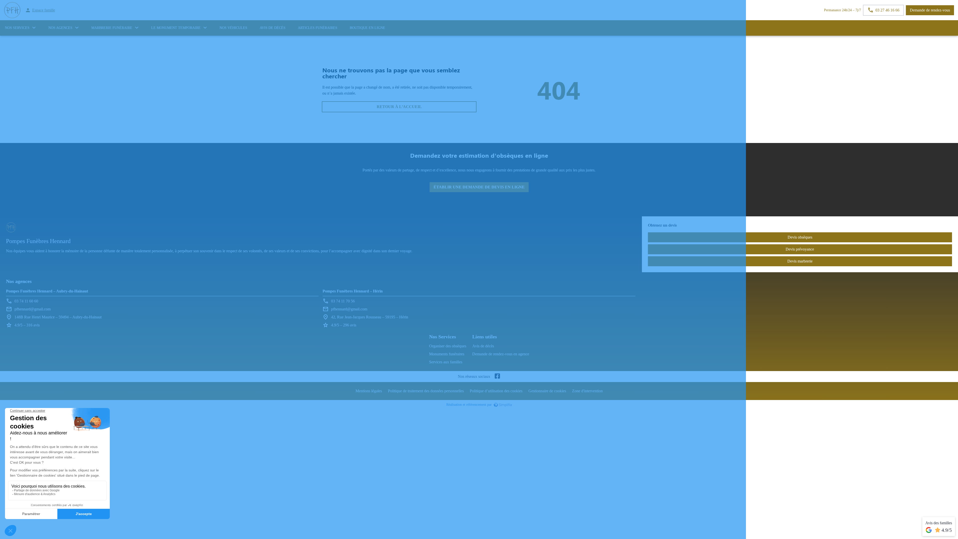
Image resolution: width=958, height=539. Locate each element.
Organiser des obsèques (447, 346)
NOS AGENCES (60, 28)
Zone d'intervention (587, 391)
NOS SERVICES (17, 28)
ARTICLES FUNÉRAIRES (317, 28)
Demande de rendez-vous (930, 10)
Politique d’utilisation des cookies (496, 391)
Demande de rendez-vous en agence (500, 354)
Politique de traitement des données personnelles (426, 391)
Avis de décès (272, 28)
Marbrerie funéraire (111, 28)
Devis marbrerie (800, 261)
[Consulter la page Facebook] (497, 376)
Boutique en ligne (367, 28)
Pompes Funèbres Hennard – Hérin (353, 291)
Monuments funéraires (446, 354)
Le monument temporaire (176, 28)
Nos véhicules (233, 28)
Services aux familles (445, 362)
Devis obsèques (800, 237)
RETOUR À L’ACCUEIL (399, 107)
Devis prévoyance (800, 249)
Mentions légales (369, 391)
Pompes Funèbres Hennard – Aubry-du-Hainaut (47, 291)
